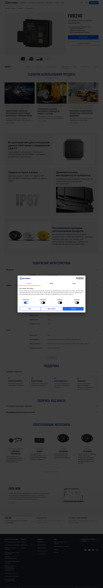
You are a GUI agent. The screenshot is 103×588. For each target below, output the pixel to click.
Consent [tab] (29, 283)
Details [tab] (51, 283)
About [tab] (74, 283)
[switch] (43, 302)
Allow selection (52, 308)
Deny (30, 308)
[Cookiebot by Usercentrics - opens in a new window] (77, 278)
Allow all (73, 308)
